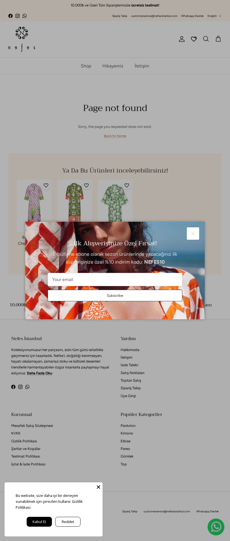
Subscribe (115, 295)
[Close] (98, 486)
